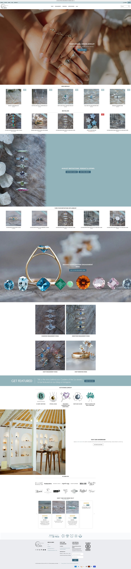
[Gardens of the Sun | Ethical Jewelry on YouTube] (45, 549)
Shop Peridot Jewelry (72, 171)
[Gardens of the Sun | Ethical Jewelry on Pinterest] (41, 549)
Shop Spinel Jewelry (84, 171)
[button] (52, 6)
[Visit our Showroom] (33, 442)
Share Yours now (89, 381)
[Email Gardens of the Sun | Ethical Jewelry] (36, 549)
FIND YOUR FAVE (81, 49)
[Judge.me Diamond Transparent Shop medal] (63, 536)
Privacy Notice (63, 563)
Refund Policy (75, 563)
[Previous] (3, 98)
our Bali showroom (80, 441)
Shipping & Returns (51, 548)
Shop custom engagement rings (77, 270)
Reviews (49, 546)
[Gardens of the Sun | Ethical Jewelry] (4, 6)
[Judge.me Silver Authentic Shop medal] (71, 536)
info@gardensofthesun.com (52, 550)
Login (125, 2)
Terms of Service (70, 563)
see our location (98, 444)
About (2, 2)
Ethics (5, 2)
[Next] (127, 98)
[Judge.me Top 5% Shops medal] (80, 536)
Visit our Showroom (98, 439)
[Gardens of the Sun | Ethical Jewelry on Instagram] (39, 549)
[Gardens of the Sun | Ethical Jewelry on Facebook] (38, 549)
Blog (9, 2)
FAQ (12, 2)
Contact (16, 2)
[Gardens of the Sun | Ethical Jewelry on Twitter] (43, 549)
